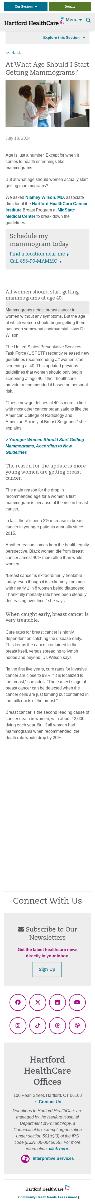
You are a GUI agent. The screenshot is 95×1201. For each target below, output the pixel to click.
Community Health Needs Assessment (47, 1197)
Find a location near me (37, 254)
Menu (72, 20)
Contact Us (50, 1101)
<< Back (13, 52)
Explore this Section (61, 37)
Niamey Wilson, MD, (44, 197)
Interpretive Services (53, 1158)
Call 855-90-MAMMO (34, 261)
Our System (25, 6)
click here (58, 1148)
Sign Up (47, 970)
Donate (70, 6)
